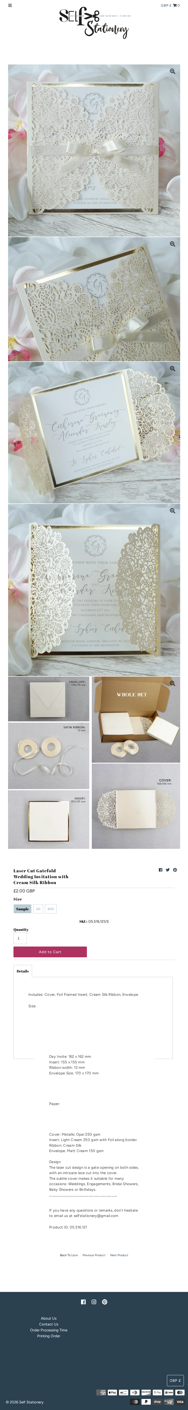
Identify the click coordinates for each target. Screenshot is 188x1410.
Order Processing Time (48, 1330)
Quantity (21, 929)
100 (50, 908)
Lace (74, 1255)
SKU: (83, 921)
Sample (22, 908)
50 (38, 908)
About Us (49, 1318)
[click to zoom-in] (172, 72)
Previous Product (94, 1255)
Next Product (119, 1255)
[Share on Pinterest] (175, 870)
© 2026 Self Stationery (25, 1402)
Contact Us (48, 1324)
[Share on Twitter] (168, 870)
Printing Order (48, 1336)
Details (23, 971)
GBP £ (166, 5)
